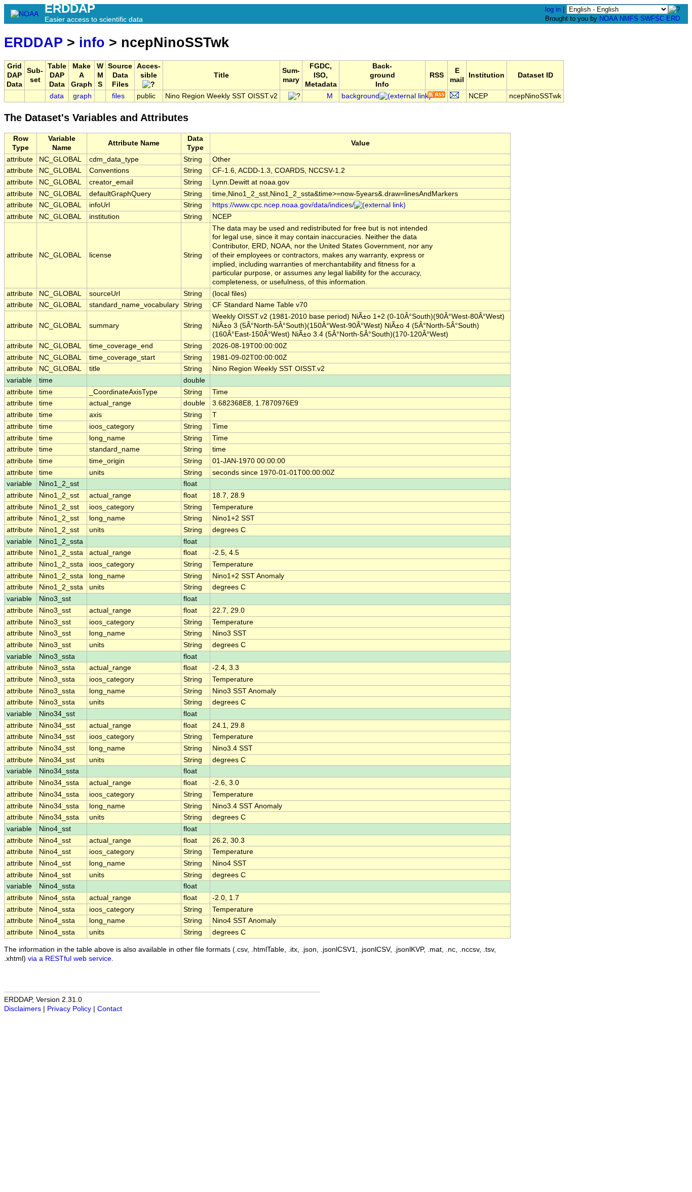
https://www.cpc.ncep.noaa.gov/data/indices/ (283, 205)
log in (553, 9)
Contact (109, 1009)
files (118, 96)
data (57, 96)
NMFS (629, 18)
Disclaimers (22, 1009)
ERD (673, 18)
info (92, 42)
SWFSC (652, 18)
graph (82, 96)
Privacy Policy (69, 1009)
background (360, 96)
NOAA (608, 18)
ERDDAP (33, 42)
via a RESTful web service (69, 958)
